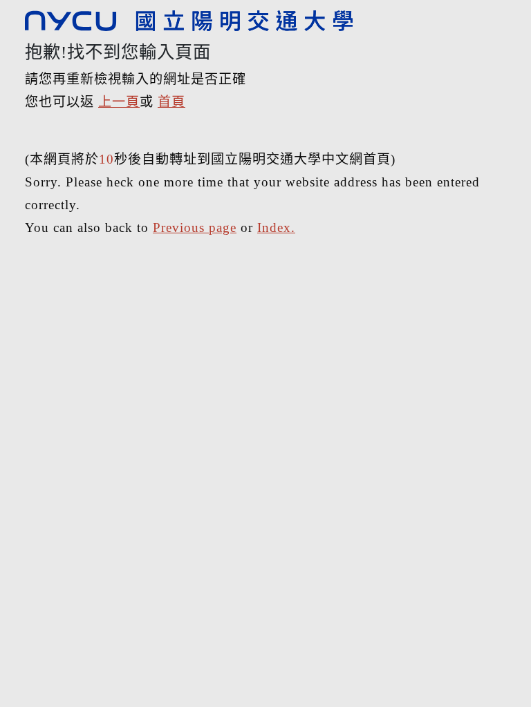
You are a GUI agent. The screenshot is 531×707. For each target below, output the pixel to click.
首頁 (171, 102)
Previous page (194, 227)
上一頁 (119, 102)
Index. (276, 227)
